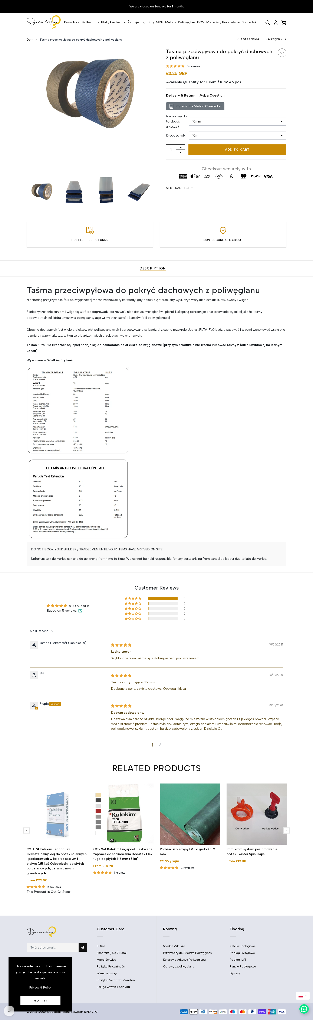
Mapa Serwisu (106, 960)
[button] (175, 66)
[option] (90, 95)
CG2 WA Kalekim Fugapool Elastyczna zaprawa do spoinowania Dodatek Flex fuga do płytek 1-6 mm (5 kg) (122, 854)
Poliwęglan (186, 22)
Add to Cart (237, 149)
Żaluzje (133, 22)
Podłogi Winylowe (242, 953)
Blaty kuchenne (113, 22)
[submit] (83, 947)
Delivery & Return (180, 95)
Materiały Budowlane (223, 22)
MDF (159, 22)
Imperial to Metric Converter (199, 106)
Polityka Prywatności (111, 966)
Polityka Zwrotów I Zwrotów (116, 980)
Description (153, 268)
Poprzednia (250, 39)
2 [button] (160, 745)
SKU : (170, 188)
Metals (170, 22)
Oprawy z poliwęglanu (178, 966)
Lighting (147, 22)
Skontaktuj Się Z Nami (111, 953)
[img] (121, 645)
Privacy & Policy (40, 987)
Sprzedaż (249, 22)
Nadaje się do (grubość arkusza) (176, 121)
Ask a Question (212, 95)
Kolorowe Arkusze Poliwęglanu (184, 960)
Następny (274, 39)
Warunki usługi (107, 973)
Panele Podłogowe (243, 966)
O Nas (101, 946)
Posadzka (71, 22)
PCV (200, 22)
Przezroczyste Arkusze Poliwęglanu (187, 953)
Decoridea (45, 1012)
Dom (30, 39)
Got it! (40, 1000)
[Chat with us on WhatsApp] (304, 1009)
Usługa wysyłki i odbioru (113, 987)
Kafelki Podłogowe (243, 946)
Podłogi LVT (238, 960)
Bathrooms (90, 22)
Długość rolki (176, 135)
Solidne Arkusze (174, 946)
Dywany (235, 973)
